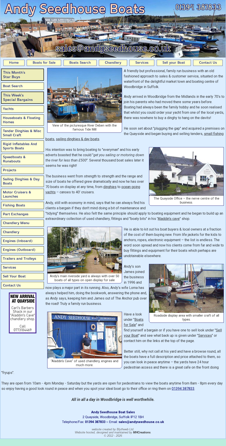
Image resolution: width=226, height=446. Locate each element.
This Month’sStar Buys (14, 74)
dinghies (110, 187)
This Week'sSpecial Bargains (18, 97)
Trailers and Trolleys (19, 259)
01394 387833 (183, 388)
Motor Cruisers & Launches (17, 194)
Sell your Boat (173, 63)
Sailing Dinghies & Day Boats (21, 181)
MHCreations (142, 432)
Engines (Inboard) (17, 241)
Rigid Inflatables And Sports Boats (20, 146)
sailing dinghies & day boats (77, 139)
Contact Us (208, 63)
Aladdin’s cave (169, 219)
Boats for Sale (44, 63)
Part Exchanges (15, 214)
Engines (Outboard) (19, 250)
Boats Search (80, 63)
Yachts (8, 109)
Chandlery (113, 63)
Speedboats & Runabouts (14, 159)
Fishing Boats (14, 205)
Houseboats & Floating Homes (21, 120)
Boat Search (13, 86)
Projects (9, 170)
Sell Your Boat (14, 276)
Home (14, 63)
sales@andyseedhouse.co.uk (141, 422)
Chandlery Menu (16, 223)
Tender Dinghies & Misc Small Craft (22, 133)
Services (142, 63)
